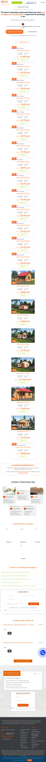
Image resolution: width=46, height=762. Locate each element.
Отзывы (33, 739)
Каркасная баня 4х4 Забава (23, 129)
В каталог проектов (32, 31)
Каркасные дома (23, 735)
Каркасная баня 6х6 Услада (23, 286)
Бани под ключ (23, 739)
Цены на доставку (35, 744)
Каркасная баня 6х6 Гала (23, 315)
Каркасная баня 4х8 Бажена (23, 241)
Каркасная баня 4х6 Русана (23, 225)
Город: (5, 4)
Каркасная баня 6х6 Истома (23, 402)
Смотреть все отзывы (23, 661)
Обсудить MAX (33, 607)
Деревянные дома (24, 732)
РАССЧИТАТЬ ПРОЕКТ (17, 2)
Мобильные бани (23, 742)
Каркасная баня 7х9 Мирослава (23, 447)
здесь (25, 760)
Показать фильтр (23, 42)
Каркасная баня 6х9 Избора (23, 209)
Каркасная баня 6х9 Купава (23, 98)
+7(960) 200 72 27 (31, 3)
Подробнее (23, 59)
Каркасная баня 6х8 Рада (23, 431)
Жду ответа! (33, 603)
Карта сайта (34, 742)
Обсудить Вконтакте (14, 607)
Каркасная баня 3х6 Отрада (23, 145)
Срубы (21, 744)
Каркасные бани (23, 737)
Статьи (33, 747)
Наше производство (36, 733)
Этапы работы (34, 729)
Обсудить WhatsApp (24, 607)
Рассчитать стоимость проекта (14, 31)
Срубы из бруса (23, 745)
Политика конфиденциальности (38, 740)
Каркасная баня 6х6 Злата (23, 66)
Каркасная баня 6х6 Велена (23, 257)
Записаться (23, 705)
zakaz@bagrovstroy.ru (23, 473)
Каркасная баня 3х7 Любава (23, 114)
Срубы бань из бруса (24, 747)
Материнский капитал (36, 731)
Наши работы (34, 745)
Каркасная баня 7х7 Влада (23, 373)
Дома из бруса (23, 734)
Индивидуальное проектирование (35, 735)
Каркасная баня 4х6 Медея (23, 50)
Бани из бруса (23, 740)
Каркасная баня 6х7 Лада (23, 344)
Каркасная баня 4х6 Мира (23, 161)
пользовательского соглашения (35, 610)
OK (29, 760)
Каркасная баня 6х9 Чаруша (23, 82)
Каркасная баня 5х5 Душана (23, 193)
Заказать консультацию (7, 736)
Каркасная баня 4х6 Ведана (23, 177)
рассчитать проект (23, 471)
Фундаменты (34, 737)
